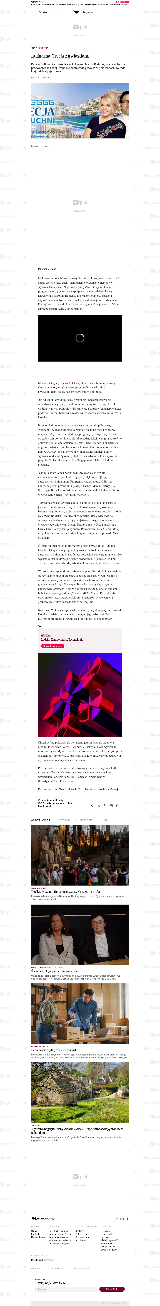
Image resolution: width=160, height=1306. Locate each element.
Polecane (64, 819)
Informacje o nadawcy (60, 1240)
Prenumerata (82, 1237)
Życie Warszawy (109, 1249)
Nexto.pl (105, 1237)
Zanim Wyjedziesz (38, 888)
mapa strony (37, 1268)
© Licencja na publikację (50, 800)
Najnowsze (86, 819)
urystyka (88, 12)
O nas (34, 1231)
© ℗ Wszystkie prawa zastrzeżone (55, 803)
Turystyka (43, 48)
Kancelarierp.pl (108, 1243)
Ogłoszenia (81, 1234)
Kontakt (35, 1234)
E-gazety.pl (106, 1234)
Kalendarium (57, 1268)
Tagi (104, 819)
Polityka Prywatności (59, 1231)
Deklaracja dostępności (60, 1243)
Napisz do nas (38, 1237)
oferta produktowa (79, 1268)
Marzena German (47, 269)
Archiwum (80, 1240)
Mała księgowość (109, 1240)
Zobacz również (40, 819)
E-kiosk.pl (105, 1231)
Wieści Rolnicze (108, 1246)
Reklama (79, 1231)
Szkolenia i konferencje (42, 1260)
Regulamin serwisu (58, 1237)
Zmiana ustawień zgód (60, 1234)
